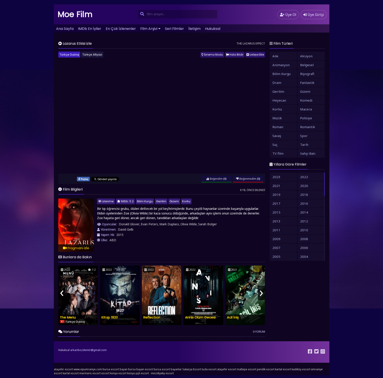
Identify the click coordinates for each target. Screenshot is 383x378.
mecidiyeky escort (162, 373)
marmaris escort (90, 373)
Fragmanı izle (78, 248)
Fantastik (307, 82)
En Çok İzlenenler (121, 28)
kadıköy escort (301, 369)
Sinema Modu (213, 54)
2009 (276, 239)
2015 (119, 235)
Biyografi (307, 73)
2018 (304, 194)
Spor (304, 135)
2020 (304, 185)
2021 (276, 185)
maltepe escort (246, 369)
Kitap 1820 (110, 317)
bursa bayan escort (140, 369)
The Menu (68, 317)
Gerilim (161, 201)
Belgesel (307, 65)
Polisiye (306, 118)
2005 (276, 256)
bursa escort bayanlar (168, 369)
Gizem (174, 201)
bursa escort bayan (115, 369)
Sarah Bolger (207, 224)
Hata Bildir (236, 54)
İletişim (194, 28)
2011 (276, 230)
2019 (276, 194)
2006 (304, 247)
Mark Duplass (169, 224)
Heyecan (279, 100)
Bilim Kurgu (145, 201)
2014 (304, 212)
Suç (274, 144)
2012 (304, 221)
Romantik (307, 127)
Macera (306, 109)
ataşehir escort (63, 369)
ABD (112, 240)
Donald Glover (129, 224)
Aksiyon (306, 56)
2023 (276, 177)
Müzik (277, 118)
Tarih (304, 144)
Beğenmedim (247, 179)
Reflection (151, 317)
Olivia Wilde (188, 224)
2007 (276, 247)
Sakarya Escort (191, 369)
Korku (186, 201)
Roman (277, 127)
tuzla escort (209, 369)
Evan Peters (149, 224)
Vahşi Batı (307, 153)
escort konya (109, 373)
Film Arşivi (148, 28)
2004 (304, 256)
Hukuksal (212, 28)
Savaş (276, 135)
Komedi (306, 100)
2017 (276, 203)
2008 (304, 239)
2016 (304, 203)
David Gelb (125, 229)
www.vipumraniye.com (88, 369)
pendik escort (265, 369)
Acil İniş (233, 317)
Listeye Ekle (256, 54)
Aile (275, 56)
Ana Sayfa (65, 28)
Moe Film (75, 14)
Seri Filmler (174, 28)
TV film (277, 153)
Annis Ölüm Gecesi (200, 317)
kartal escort (283, 369)
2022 (304, 177)
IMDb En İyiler (89, 28)
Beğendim (216, 179)
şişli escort (142, 373)
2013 (276, 221)
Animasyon (281, 65)
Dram (276, 82)
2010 (304, 230)
